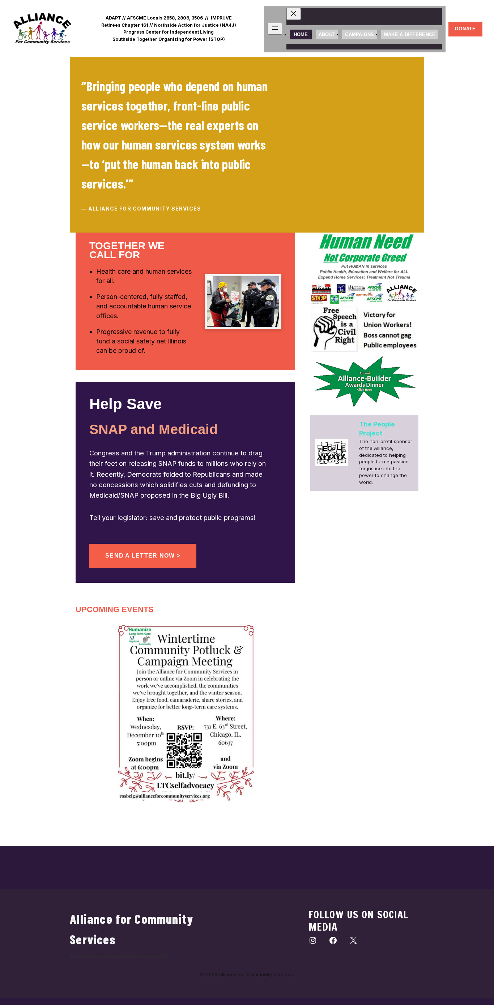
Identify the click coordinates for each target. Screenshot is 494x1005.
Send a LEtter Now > (142, 556)
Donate (465, 28)
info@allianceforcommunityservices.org (119, 955)
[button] (291, 145)
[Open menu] (275, 29)
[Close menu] (293, 14)
